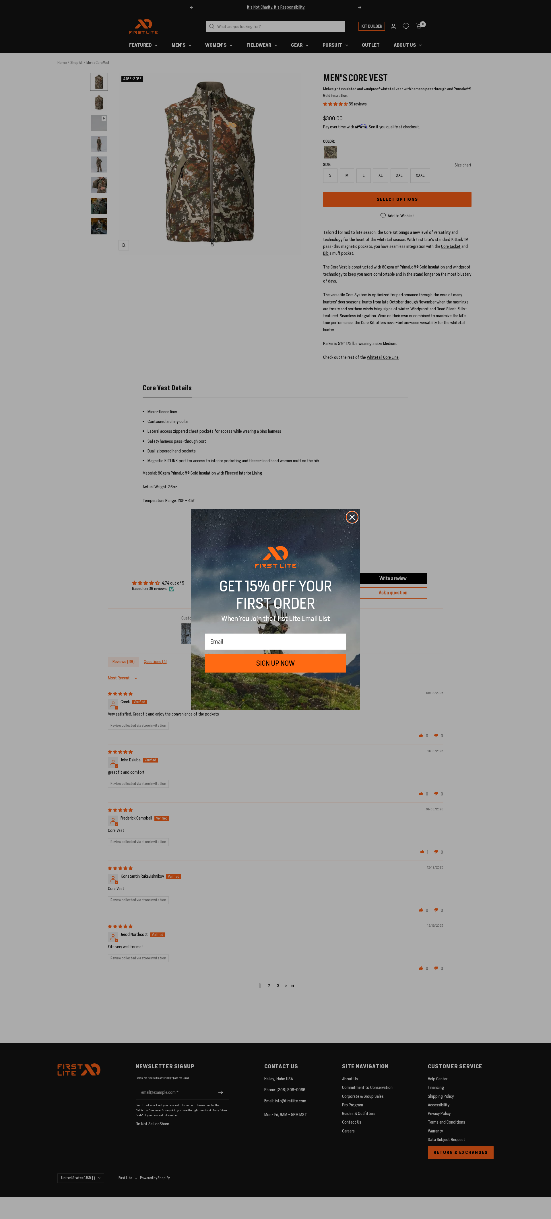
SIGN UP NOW (275, 663)
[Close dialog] (352, 517)
